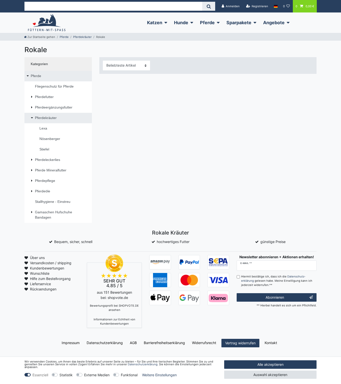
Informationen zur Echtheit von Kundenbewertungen (114, 321)
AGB (133, 343)
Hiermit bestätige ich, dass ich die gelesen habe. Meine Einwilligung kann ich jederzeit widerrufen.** (276, 281)
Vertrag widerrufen (240, 343)
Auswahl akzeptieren (270, 375)
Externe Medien (97, 375)
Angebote (274, 22)
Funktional (129, 375)
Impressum (71, 343)
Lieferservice (40, 284)
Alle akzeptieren (270, 364)
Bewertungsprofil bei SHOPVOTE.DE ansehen (114, 308)
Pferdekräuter (82, 37)
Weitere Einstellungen (159, 375)
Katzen (154, 22)
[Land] (275, 6)
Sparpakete (238, 22)
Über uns (37, 258)
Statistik (66, 375)
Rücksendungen (43, 289)
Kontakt (271, 343)
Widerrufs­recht (204, 343)
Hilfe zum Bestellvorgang (50, 278)
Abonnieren (275, 297)
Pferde (207, 22)
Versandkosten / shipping (50, 263)
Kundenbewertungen (47, 268)
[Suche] (208, 6)
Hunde (181, 22)
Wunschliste (39, 273)
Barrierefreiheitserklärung (164, 343)
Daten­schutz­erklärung (105, 343)
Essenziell (40, 375)
